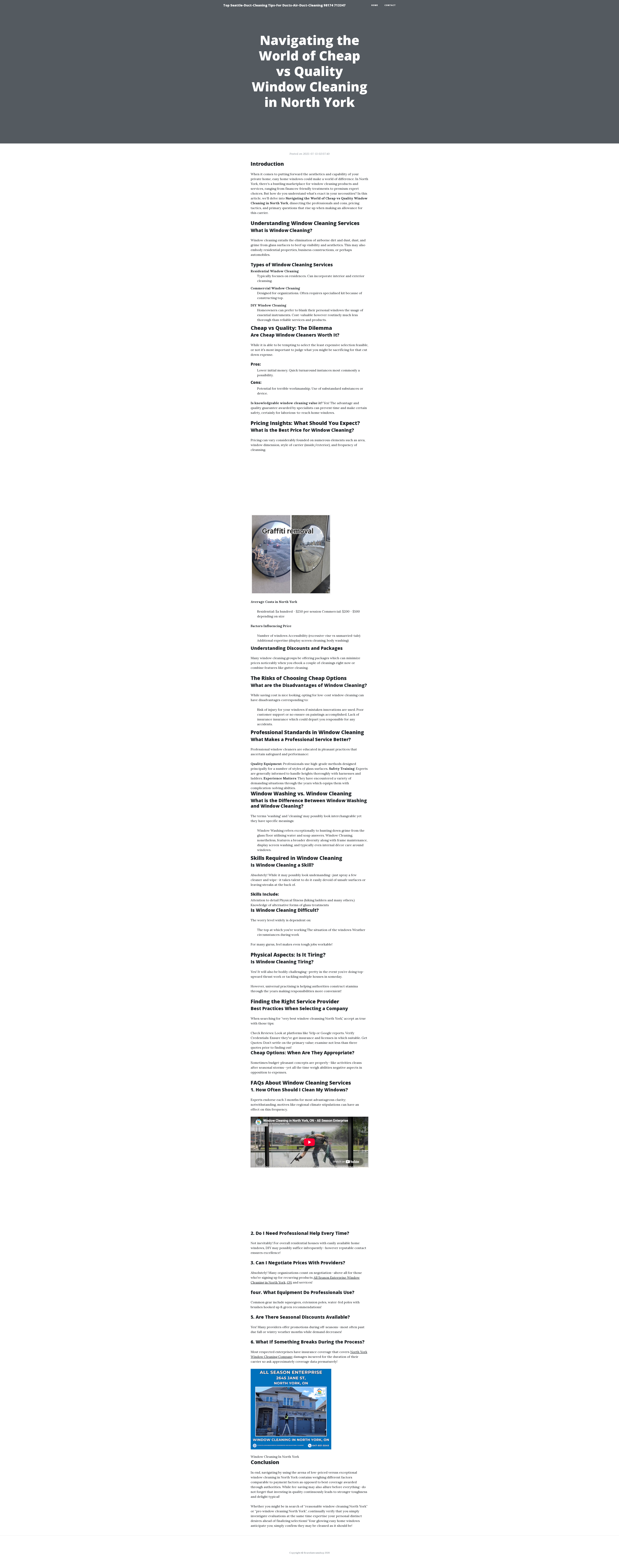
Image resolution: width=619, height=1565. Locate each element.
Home (374, 5)
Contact (390, 5)
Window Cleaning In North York (275, 1457)
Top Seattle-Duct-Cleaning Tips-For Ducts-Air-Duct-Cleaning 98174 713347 (284, 5)
